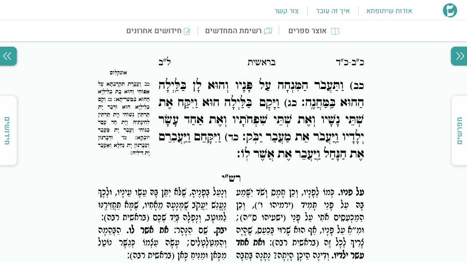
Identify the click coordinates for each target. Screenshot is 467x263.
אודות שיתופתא (389, 11)
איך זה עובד (333, 11)
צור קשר (286, 11)
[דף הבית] (450, 15)
